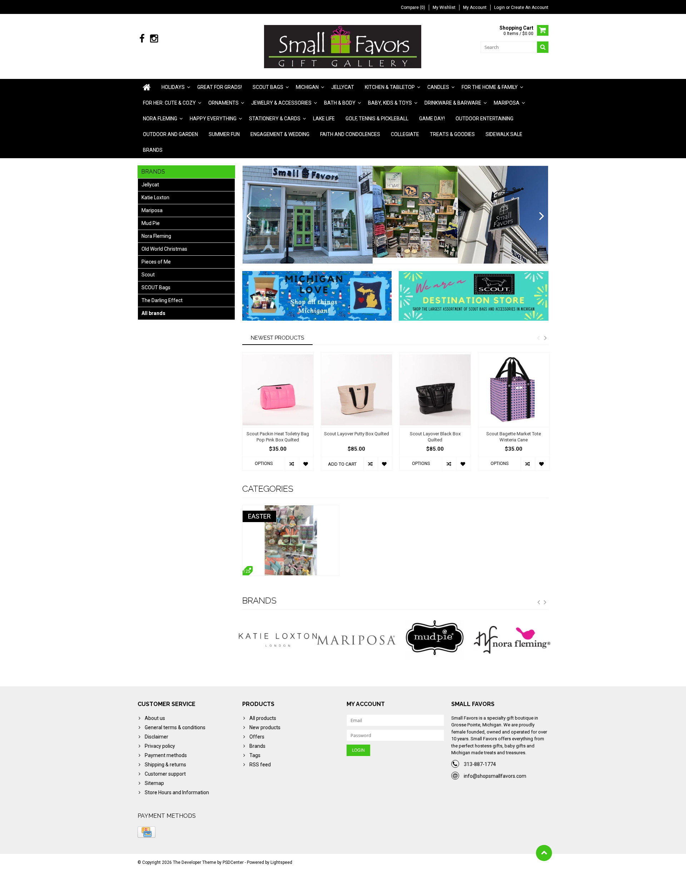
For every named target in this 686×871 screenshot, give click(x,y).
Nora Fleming (160, 118)
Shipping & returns (165, 764)
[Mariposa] (278, 640)
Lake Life (324, 118)
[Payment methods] (146, 832)
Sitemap (154, 783)
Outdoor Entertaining (484, 118)
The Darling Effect (162, 300)
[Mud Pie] (356, 640)
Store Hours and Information (177, 792)
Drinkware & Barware (452, 103)
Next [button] (545, 337)
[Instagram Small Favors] (153, 39)
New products (264, 727)
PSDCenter (233, 862)
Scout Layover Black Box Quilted (435, 436)
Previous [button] (538, 337)
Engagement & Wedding (279, 134)
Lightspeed (281, 862)
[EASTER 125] (291, 509)
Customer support (165, 774)
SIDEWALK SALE (504, 134)
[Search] (542, 47)
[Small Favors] (343, 46)
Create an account (529, 7)
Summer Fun (224, 134)
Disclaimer (156, 737)
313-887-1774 (480, 764)
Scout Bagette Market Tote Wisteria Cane (513, 436)
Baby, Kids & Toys (390, 103)
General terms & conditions (175, 727)
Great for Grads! (219, 87)
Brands (153, 150)
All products (262, 718)
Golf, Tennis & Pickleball (377, 118)
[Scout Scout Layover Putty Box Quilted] (356, 389)
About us (155, 718)
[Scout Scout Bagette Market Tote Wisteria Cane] (513, 389)
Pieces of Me (156, 262)
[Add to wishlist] (306, 464)
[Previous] (249, 216)
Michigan (307, 87)
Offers (256, 737)
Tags (254, 755)
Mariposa (507, 103)
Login (500, 7)
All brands (153, 313)
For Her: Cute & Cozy (169, 103)
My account (475, 7)
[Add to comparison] (292, 464)
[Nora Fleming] (435, 640)
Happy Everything (213, 118)
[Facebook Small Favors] (142, 39)
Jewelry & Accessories (281, 103)
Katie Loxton (155, 197)
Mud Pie (150, 223)
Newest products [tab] (277, 338)
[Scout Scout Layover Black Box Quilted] (435, 389)
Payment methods (166, 755)
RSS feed (260, 764)
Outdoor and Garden (170, 134)
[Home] (147, 87)
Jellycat (342, 87)
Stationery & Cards (274, 118)
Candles (438, 87)
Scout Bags (268, 87)
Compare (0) (413, 7)
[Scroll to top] (544, 853)
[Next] (542, 216)
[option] (278, 415)
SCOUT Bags (155, 287)
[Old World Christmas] (513, 640)
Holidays (173, 87)
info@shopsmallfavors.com (495, 776)
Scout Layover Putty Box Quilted (356, 433)
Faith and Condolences (350, 134)
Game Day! (432, 118)
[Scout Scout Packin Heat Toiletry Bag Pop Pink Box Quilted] (278, 389)
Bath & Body (340, 103)
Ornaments (223, 103)
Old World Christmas (164, 249)
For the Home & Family (490, 87)
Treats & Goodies (452, 134)
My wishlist (444, 7)
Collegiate (405, 134)
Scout (148, 274)
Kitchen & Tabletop (390, 87)
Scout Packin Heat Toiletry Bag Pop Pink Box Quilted (278, 436)
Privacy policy (160, 746)
